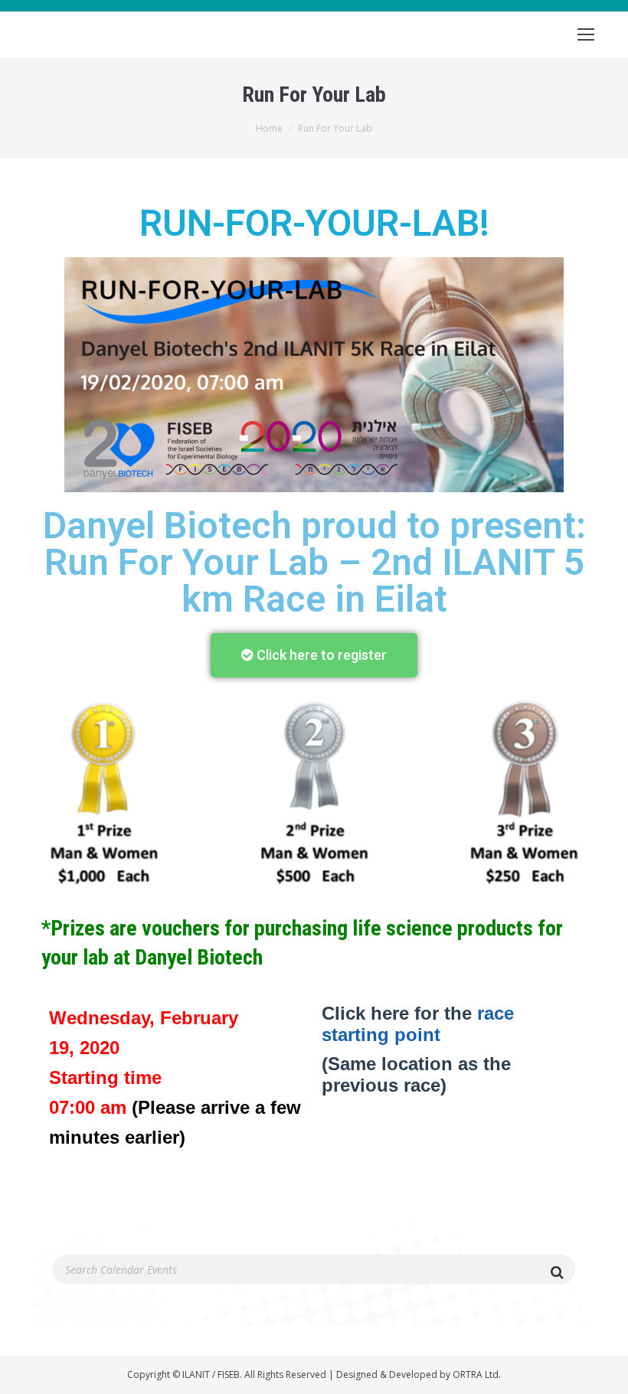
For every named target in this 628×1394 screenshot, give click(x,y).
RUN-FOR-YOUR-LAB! (314, 223)
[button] (314, 655)
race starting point (418, 1024)
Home (269, 128)
